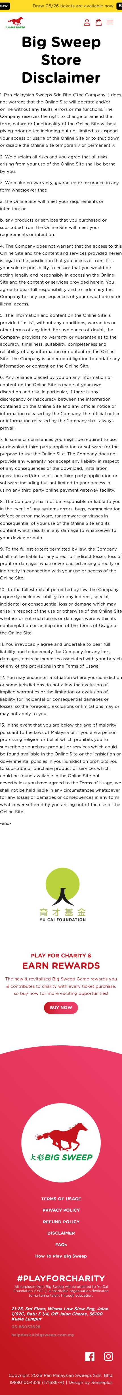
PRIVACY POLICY (61, 1210)
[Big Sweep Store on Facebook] (90, 1364)
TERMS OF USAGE (61, 1199)
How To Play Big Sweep (61, 1256)
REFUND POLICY (61, 1222)
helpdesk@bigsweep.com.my (42, 1335)
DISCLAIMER (61, 1233)
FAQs (61, 1245)
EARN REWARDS (61, 966)
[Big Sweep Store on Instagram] (108, 1364)
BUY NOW (61, 1008)
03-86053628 (25, 1327)
